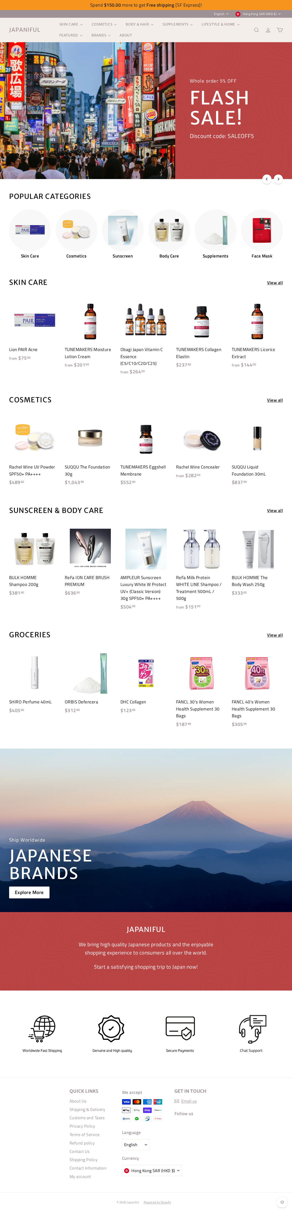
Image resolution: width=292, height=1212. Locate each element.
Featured (69, 35)
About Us (78, 1101)
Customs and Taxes (87, 1118)
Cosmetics (102, 24)
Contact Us (80, 1151)
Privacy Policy (82, 1126)
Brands (99, 35)
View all (275, 282)
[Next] (278, 179)
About (126, 35)
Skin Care (69, 24)
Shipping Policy (83, 1160)
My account (80, 1176)
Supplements (175, 24)
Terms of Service (85, 1134)
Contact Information (88, 1168)
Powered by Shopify (157, 1202)
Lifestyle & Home (219, 24)
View (26, 132)
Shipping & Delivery (87, 1109)
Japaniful (24, 29)
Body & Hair (138, 24)
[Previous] (266, 179)
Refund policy (82, 1143)
